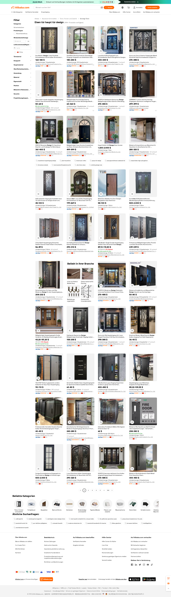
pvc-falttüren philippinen (40, 523)
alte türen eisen (81, 165)
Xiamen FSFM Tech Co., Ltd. (43, 435)
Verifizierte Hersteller (79, 541)
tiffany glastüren (116, 523)
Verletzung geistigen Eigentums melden (114, 556)
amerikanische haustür (22, 527)
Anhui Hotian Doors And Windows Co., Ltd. (142, 391)
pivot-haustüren (66, 160)
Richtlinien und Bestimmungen (53, 562)
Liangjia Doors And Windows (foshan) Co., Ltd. (143, 251)
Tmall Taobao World (74, 588)
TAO (99, 588)
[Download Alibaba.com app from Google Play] (149, 579)
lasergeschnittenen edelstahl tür (116, 160)
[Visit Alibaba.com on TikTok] (152, 564)
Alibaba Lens (19, 579)
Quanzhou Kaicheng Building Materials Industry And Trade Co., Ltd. (80, 251)
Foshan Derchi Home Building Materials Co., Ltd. (49, 153)
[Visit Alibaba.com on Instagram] (144, 564)
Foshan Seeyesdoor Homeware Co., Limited (80, 207)
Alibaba (37, 18)
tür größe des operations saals (108, 519)
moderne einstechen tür (75, 523)
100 (108, 490)
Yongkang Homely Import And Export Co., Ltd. (49, 251)
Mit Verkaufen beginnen (138, 545)
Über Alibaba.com (21, 537)
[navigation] (22, 255)
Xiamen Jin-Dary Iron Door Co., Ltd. (140, 344)
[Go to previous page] (80, 490)
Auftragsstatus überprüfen (139, 549)
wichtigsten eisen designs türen (56, 519)
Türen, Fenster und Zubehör (68, 18)
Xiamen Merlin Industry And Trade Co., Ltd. (48, 207)
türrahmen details (43, 165)
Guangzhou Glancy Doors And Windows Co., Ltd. (49, 299)
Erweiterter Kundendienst (52, 552)
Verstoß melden (107, 560)
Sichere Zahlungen (50, 541)
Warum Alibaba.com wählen (23, 541)
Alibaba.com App (121, 579)
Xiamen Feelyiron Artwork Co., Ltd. (139, 207)
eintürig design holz (96, 165)
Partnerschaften (136, 556)
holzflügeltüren (147, 523)
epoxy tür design (96, 160)
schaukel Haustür (57, 523)
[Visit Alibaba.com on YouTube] (148, 564)
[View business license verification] (103, 594)
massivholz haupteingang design (47, 160)
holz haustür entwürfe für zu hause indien (82, 519)
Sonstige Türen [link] (84, 18)
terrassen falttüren (132, 523)
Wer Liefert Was (114, 588)
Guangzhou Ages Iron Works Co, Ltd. (109, 152)
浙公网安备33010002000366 (118, 594)
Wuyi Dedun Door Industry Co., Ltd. (77, 108)
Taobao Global (92, 588)
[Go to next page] (112, 490)
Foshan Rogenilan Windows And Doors (141, 299)
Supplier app (83, 579)
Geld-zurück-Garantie (50, 545)
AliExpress (55, 588)
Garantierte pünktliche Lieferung (54, 549)
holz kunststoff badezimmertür (62, 165)
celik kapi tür (19, 519)
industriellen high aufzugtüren (139, 160)
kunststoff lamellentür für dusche (96, 523)
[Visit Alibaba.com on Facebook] (132, 564)
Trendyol (105, 588)
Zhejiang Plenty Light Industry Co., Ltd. (110, 207)
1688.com (63, 588)
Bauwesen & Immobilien (49, 18)
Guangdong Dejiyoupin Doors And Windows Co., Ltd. (80, 438)
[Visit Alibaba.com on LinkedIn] (136, 564)
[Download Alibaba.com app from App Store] (134, 579)
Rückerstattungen (107, 552)
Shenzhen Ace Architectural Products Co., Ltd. (49, 64)
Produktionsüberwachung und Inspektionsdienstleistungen (53, 557)
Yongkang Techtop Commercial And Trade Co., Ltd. (49, 391)
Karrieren (18, 552)
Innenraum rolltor (81, 160)
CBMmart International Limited (138, 108)
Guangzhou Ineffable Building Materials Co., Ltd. (49, 347)
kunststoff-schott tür (21, 523)
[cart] (128, 8)
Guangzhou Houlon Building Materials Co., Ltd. (80, 344)
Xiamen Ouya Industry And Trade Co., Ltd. (110, 64)
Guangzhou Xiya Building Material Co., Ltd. (142, 64)
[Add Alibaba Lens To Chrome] (46, 579)
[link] (168, 578)
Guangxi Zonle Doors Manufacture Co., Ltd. (111, 255)
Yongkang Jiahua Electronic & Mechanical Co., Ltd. (80, 391)
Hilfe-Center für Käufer (109, 541)
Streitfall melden (107, 549)
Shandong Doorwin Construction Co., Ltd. (79, 153)
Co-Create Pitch (20, 545)
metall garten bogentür (35, 519)
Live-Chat (105, 545)
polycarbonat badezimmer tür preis (132, 519)
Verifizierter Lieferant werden (140, 552)
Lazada (84, 588)
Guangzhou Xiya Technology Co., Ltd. (109, 108)
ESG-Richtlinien (20, 549)
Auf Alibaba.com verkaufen (139, 541)
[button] (102, 7)
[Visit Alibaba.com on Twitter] (140, 564)
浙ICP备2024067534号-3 (136, 594)
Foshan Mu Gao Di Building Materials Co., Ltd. (112, 391)
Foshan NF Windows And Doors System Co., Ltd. (80, 64)
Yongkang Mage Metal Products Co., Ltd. (47, 109)
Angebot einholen (78, 545)
